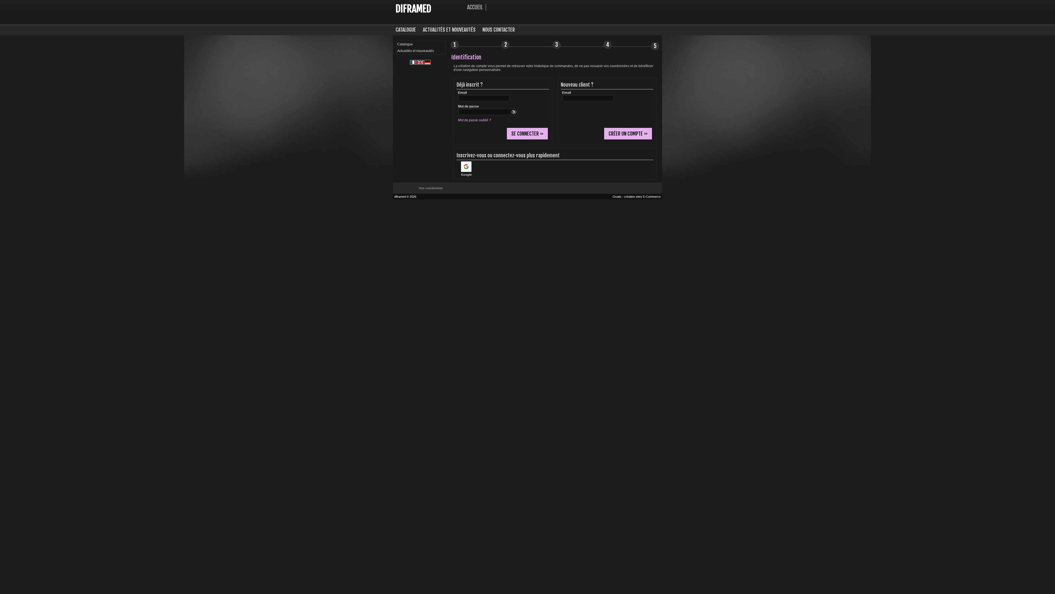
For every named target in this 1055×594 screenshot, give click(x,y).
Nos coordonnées (431, 188)
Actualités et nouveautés (449, 30)
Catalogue (406, 30)
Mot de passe (468, 106)
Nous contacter (498, 30)
